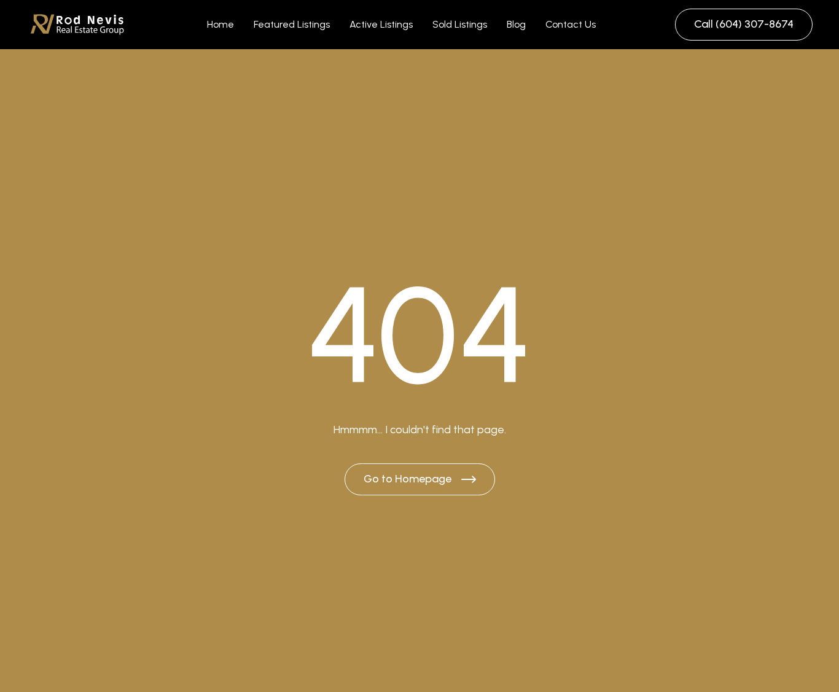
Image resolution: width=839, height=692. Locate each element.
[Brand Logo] (77, 24)
